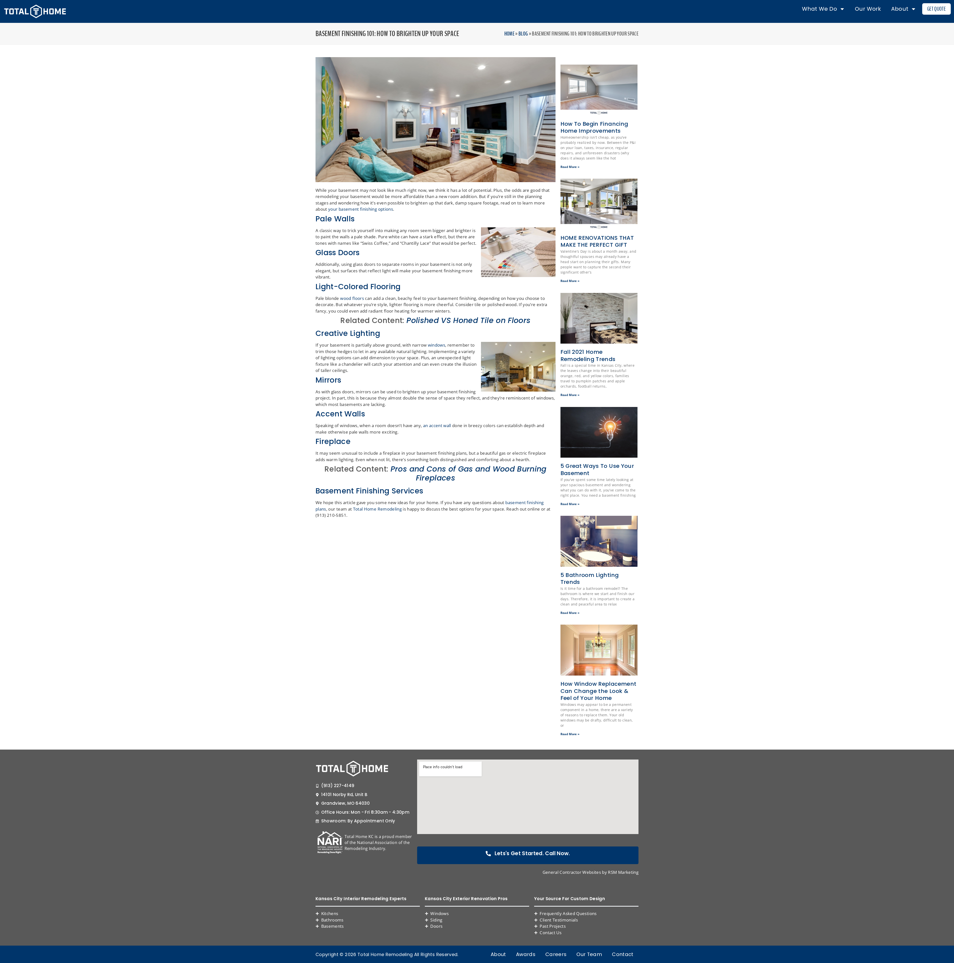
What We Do (819, 9)
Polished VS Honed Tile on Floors (468, 320)
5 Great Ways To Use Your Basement (597, 469)
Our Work (868, 9)
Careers (555, 954)
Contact (622, 954)
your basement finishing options (360, 209)
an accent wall (437, 425)
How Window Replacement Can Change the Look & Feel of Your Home (598, 691)
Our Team (589, 954)
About (900, 9)
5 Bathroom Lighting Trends (589, 578)
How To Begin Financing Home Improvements (594, 127)
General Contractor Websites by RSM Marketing (590, 872)
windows (436, 345)
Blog (523, 34)
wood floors (352, 298)
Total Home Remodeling (377, 509)
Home (509, 34)
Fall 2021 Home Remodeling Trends (588, 355)
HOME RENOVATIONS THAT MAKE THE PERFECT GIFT (597, 241)
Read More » (570, 167)
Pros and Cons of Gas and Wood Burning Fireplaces (469, 473)
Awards (525, 954)
